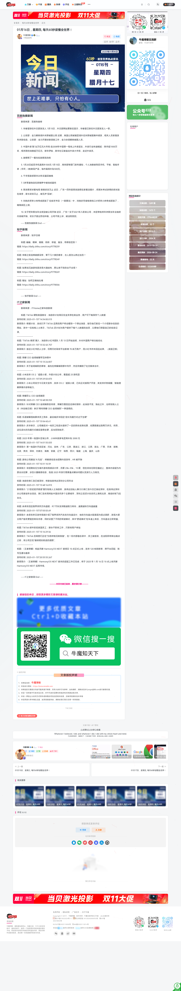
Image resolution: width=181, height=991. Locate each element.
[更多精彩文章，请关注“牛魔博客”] (69, 612)
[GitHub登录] (107, 843)
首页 (17, 23)
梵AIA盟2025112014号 (80, 924)
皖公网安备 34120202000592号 (86, 918)
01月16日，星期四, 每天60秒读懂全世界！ (44, 29)
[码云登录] (90, 843)
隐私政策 (66, 912)
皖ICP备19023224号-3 (63, 918)
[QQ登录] (74, 843)
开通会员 (170, 4)
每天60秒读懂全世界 (30, 23)
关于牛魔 (85, 912)
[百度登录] (96, 843)
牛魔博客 (27, 35)
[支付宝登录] (102, 843)
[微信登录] (79, 843)
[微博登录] (85, 843)
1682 (32, 751)
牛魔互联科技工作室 (91, 916)
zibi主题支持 (104, 916)
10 (39, 751)
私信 (118, 36)
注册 (100, 830)
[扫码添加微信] (175, 496)
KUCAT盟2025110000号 (62, 924)
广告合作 (75, 912)
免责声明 (56, 912)
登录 (84, 830)
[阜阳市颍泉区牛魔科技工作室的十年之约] (96, 928)
